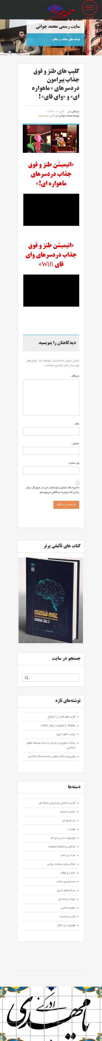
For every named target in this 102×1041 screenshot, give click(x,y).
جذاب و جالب (67, 855)
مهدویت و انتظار (66, 925)
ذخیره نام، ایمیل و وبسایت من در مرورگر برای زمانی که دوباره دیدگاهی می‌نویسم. (52, 490)
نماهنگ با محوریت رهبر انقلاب (58, 725)
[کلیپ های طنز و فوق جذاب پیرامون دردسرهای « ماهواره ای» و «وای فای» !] (51, 139)
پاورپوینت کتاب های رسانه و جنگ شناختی (51, 756)
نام (76, 423)
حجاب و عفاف (67, 872)
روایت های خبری (65, 734)
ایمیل (75, 443)
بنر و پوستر (68, 820)
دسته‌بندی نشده (66, 881)
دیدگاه (74, 376)
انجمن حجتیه (67, 811)
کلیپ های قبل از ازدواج (61, 716)
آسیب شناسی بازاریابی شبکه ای (57, 803)
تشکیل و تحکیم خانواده (61, 846)
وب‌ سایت (73, 463)
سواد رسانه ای (66, 899)
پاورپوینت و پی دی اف (62, 838)
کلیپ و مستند (46, 115)
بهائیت (71, 829)
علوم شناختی (68, 907)
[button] (89, 7)
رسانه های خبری (66, 890)
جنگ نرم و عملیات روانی (61, 864)
